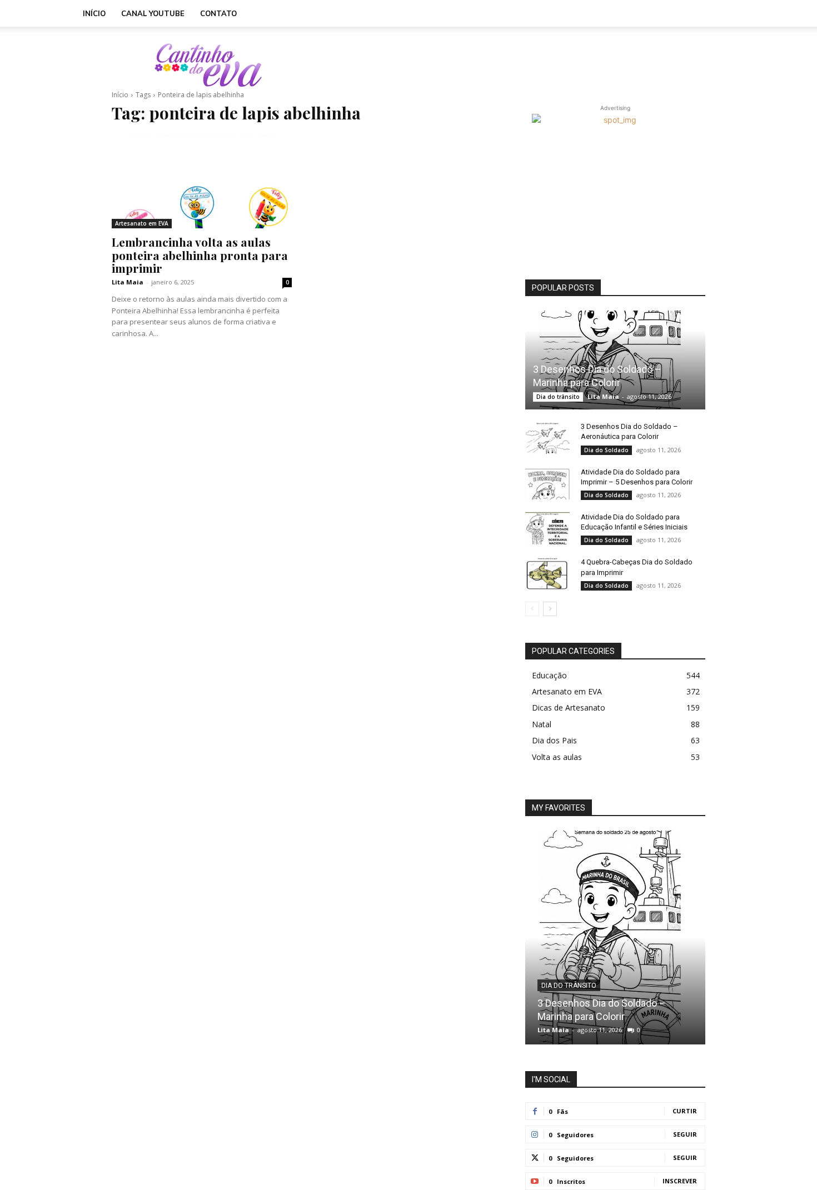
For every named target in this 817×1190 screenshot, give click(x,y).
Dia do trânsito (558, 397)
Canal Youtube (153, 13)
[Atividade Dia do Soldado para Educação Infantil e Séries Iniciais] (547, 527)
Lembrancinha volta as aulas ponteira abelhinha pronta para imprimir (200, 254)
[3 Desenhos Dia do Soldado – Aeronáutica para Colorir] (547, 437)
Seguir (685, 1134)
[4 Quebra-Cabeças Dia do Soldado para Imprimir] (547, 572)
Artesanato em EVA (141, 223)
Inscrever (679, 1181)
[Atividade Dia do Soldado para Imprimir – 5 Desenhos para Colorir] (547, 482)
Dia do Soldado (606, 450)
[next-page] (550, 609)
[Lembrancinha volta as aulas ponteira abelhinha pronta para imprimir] (202, 181)
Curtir (684, 1111)
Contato (218, 13)
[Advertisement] (503, 65)
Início (94, 13)
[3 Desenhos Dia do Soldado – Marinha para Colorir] (615, 360)
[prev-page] (532, 609)
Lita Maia (127, 282)
